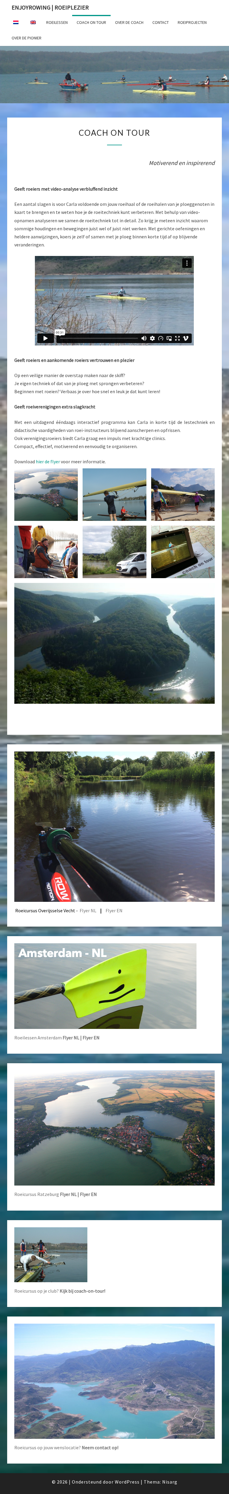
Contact (160, 22)
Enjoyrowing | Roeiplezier (50, 7)
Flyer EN (114, 910)
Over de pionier (26, 38)
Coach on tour (91, 22)
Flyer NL (88, 910)
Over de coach (129, 22)
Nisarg (169, 1482)
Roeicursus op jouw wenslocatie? (66, 1447)
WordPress (127, 1482)
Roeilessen (57, 22)
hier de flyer (48, 461)
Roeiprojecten (192, 22)
